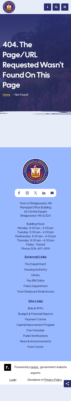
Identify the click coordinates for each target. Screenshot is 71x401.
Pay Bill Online (35, 280)
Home (6, 94)
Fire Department (35, 264)
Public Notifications (35, 335)
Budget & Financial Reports (35, 314)
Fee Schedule (35, 330)
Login (12, 379)
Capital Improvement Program (36, 324)
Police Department (35, 286)
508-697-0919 (40, 248)
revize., (35, 367)
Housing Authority (35, 269)
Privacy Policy (53, 379)
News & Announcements (35, 341)
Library (35, 275)
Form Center (35, 346)
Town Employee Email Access (35, 291)
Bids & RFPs (35, 308)
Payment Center (35, 319)
